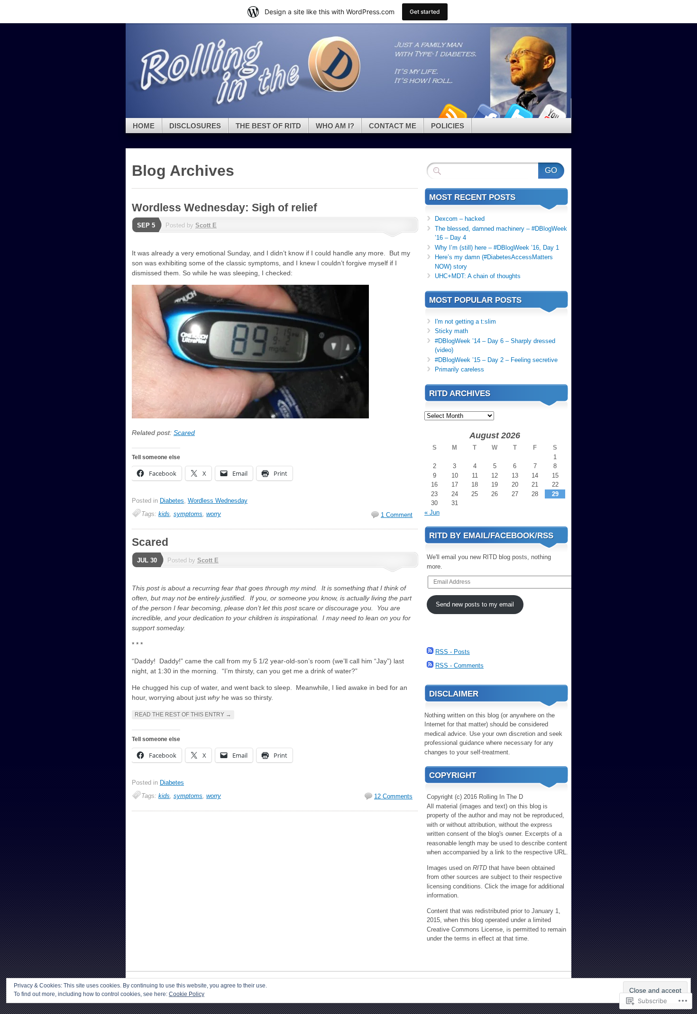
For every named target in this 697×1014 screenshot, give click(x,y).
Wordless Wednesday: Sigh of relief (224, 207)
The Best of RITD (268, 126)
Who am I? (335, 126)
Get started (425, 11)
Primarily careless (459, 369)
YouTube (551, 114)
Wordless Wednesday (218, 500)
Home (144, 126)
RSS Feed (452, 114)
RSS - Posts (452, 651)
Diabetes (172, 500)
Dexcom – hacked (460, 218)
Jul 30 (147, 560)
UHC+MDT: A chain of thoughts (478, 276)
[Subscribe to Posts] (430, 651)
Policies (447, 126)
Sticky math (451, 331)
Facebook (485, 114)
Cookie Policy (186, 994)
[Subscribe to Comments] (430, 665)
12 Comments (393, 796)
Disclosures (195, 126)
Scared (184, 432)
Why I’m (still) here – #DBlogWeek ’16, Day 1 (497, 247)
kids (164, 513)
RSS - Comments (459, 665)
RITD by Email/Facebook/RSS (491, 535)
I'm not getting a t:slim (465, 321)
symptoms (188, 513)
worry (213, 513)
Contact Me (392, 126)
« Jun (432, 512)
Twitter (518, 114)
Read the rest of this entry (183, 714)
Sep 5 (146, 225)
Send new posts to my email (475, 604)
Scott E (206, 225)
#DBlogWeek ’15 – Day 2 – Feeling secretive (496, 359)
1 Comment (397, 514)
